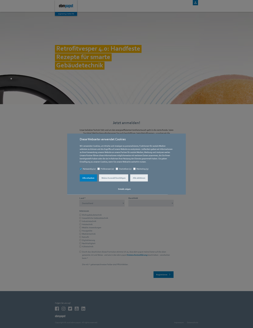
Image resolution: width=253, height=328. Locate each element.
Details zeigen (124, 189)
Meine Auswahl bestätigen (114, 178)
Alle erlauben (88, 178)
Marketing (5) (142, 169)
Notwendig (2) (89, 169)
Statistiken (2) (125, 169)
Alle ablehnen (139, 178)
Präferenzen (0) (107, 169)
